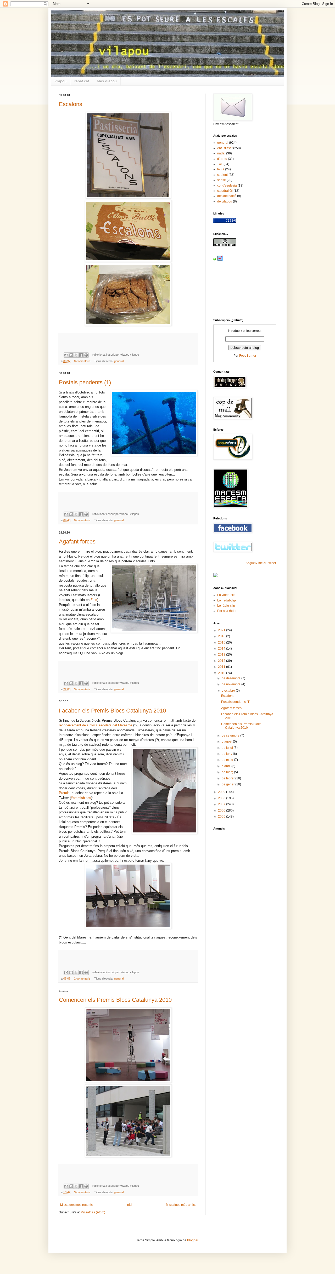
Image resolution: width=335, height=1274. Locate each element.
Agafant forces (77, 541)
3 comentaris (82, 689)
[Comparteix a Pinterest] (86, 355)
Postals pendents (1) (85, 382)
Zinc (94, 600)
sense (221, 180)
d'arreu (222, 159)
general (119, 361)
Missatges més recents (76, 1205)
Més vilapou (107, 81)
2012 (222, 661)
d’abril (226, 766)
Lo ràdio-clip (226, 605)
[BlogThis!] (71, 355)
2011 (222, 667)
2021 (222, 630)
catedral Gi (225, 191)
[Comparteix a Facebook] (81, 355)
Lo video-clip (226, 595)
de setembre (231, 735)
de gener (228, 784)
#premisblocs (81, 798)
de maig (228, 760)
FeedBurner (247, 355)
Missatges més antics (181, 1205)
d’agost (227, 741)
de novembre (231, 684)
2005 (222, 816)
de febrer (228, 778)
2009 (222, 792)
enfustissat (224, 148)
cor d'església (227, 185)
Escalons (70, 104)
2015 (222, 642)
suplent (222, 175)
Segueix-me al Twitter (260, 563)
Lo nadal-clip (226, 600)
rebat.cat (81, 81)
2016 (222, 636)
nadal (221, 153)
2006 (222, 810)
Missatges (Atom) (93, 1212)
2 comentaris (82, 978)
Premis (64, 793)
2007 (222, 804)
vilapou (60, 81)
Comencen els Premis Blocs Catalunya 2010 (115, 1000)
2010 (222, 673)
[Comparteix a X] (76, 355)
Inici (129, 1205)
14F (220, 164)
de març (228, 772)
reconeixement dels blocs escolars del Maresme (95, 725)
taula (220, 169)
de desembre (231, 678)
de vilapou (224, 201)
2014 (222, 648)
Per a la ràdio (226, 611)
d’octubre (229, 690)
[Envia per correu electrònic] (66, 355)
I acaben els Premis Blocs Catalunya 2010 (112, 710)
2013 (222, 654)
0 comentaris (82, 361)
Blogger (192, 1240)
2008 (222, 798)
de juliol (228, 748)
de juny (227, 754)
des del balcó (226, 196)
